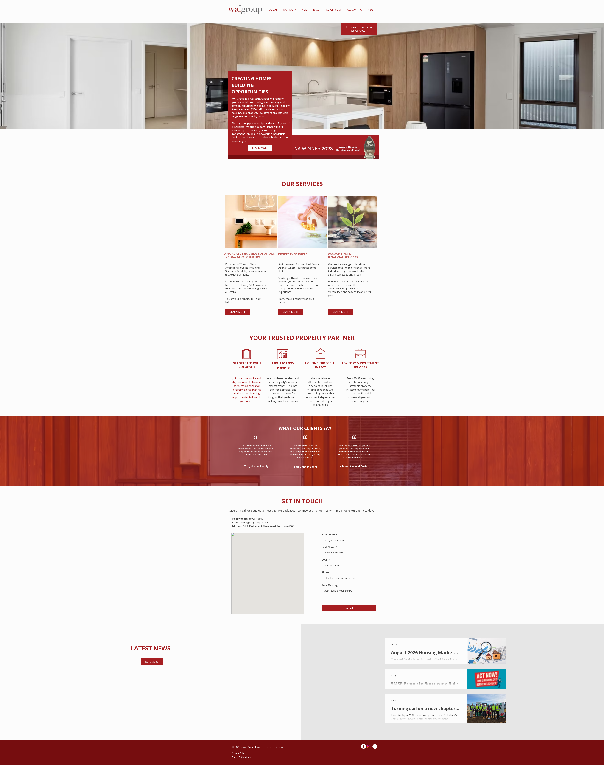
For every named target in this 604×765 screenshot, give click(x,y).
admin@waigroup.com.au (254, 522)
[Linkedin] (374, 746)
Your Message (330, 585)
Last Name (329, 547)
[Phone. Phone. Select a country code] (326, 578)
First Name (330, 534)
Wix (283, 746)
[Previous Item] (5, 76)
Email (326, 559)
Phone (325, 572)
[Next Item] (598, 76)
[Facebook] (363, 746)
